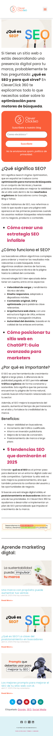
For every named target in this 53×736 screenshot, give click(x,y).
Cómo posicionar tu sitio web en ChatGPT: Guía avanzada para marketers (28, 345)
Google (22, 709)
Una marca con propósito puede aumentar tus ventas (22, 591)
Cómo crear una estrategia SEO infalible (25, 234)
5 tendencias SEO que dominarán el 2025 (26, 455)
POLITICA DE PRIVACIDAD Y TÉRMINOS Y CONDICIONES (26, 731)
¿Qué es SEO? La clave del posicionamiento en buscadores (22, 638)
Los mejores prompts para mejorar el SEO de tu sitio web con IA (25, 684)
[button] (45, 9)
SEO (29, 709)
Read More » (7, 600)
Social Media (39, 709)
